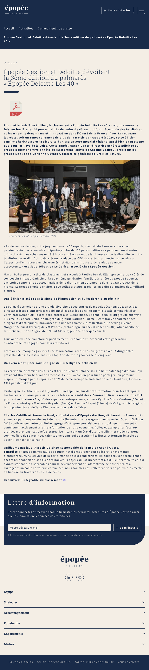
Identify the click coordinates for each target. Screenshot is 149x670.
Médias (9, 644)
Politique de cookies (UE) (54, 662)
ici (65, 480)
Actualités (26, 29)
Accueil (9, 29)
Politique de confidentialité (94, 662)
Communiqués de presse (55, 29)
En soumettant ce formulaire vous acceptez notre (58, 535)
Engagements (13, 634)
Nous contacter (119, 10)
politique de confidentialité (87, 535)
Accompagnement (16, 613)
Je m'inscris (129, 528)
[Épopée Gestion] (16, 10)
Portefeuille (12, 623)
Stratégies (11, 602)
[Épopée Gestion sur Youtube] (80, 577)
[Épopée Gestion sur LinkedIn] (68, 577)
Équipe (8, 592)
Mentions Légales (21, 662)
